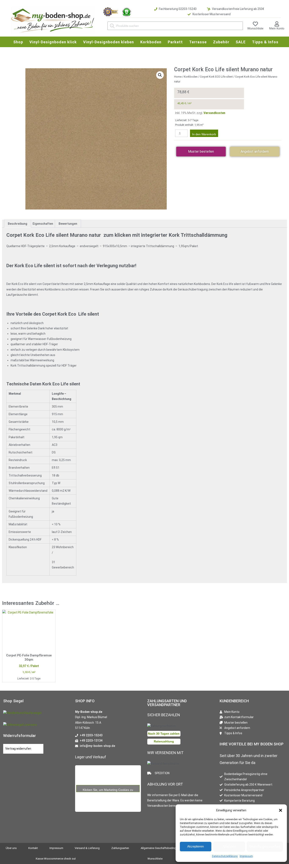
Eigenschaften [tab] (43, 223)
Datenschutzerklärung (225, 856)
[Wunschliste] (255, 23)
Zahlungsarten (120, 848)
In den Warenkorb (204, 134)
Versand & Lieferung (87, 848)
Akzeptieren (195, 846)
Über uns (11, 848)
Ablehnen (229, 846)
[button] (280, 810)
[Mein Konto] (276, 23)
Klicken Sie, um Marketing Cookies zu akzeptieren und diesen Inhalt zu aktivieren (108, 790)
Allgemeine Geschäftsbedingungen (162, 848)
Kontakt (33, 848)
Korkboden (191, 76)
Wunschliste (255, 28)
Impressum (246, 856)
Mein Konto (276, 28)
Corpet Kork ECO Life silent (216, 76)
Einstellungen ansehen (264, 846)
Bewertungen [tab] (68, 223)
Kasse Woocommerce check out (56, 858)
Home (178, 76)
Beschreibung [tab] (17, 223)
